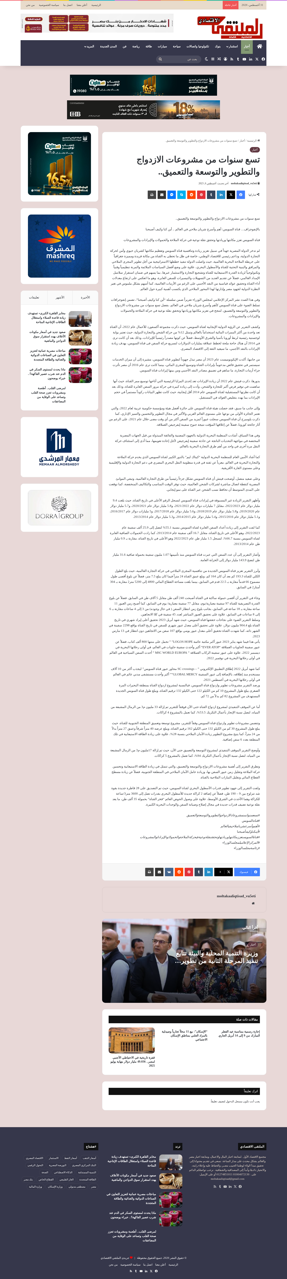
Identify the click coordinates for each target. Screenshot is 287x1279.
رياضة (136, 46)
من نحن (30, 5)
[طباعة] (152, 195)
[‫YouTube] (225, 1186)
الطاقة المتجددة (87, 1179)
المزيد (90, 46)
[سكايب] (181, 195)
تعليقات (34, 297)
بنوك (218, 46)
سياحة (177, 46)
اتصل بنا (67, 5)
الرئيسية (96, 5)
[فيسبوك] (241, 195)
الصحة (45, 1172)
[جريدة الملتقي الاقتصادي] (231, 27)
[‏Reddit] (191, 195)
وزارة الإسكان (55, 1186)
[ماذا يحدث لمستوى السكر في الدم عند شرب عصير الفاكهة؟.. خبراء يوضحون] (80, 375)
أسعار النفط (70, 1158)
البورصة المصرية (57, 1165)
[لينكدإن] (221, 195)
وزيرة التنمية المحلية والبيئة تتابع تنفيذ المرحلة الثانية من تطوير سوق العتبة (217, 961)
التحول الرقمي (35, 1165)
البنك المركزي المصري (84, 1165)
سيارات (162, 46)
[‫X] (231, 195)
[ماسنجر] (171, 195)
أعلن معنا (82, 5)
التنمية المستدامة (87, 1172)
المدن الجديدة (108, 46)
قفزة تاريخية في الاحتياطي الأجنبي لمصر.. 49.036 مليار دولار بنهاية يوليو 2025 (133, 1061)
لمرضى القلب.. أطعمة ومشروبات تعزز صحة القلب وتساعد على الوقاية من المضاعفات (132, 1236)
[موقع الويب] (253, 903)
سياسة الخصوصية (49, 5)
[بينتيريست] (201, 195)
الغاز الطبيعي (66, 1179)
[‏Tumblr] (211, 195)
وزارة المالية (35, 1186)
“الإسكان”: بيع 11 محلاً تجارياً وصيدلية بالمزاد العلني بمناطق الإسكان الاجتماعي (184, 1035)
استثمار (233, 46)
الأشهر (60, 297)
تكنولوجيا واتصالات (198, 46)
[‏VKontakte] (169, 872)
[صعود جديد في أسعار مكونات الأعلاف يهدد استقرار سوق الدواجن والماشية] (80, 338)
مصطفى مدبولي (76, 1186)
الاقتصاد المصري (34, 1158)
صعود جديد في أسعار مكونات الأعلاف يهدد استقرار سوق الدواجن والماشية (47, 336)
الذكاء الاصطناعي (63, 1172)
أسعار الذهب (89, 1158)
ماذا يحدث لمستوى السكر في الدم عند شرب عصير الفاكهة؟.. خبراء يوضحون (47, 374)
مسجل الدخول (234, 1101)
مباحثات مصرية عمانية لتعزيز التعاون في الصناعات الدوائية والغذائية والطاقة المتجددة (48, 355)
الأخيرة (85, 297)
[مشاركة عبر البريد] (162, 195)
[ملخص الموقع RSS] (214, 1186)
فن (124, 46)
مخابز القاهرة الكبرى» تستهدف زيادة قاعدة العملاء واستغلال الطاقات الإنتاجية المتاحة (47, 318)
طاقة (149, 46)
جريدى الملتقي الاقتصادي (115, 1257)
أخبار (247, 46)
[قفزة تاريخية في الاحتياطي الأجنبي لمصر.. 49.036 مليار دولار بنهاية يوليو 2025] (132, 1040)
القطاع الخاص (46, 1179)
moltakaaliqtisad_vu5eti (244, 183)
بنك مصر (28, 1179)
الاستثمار (53, 1158)
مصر (93, 1186)
